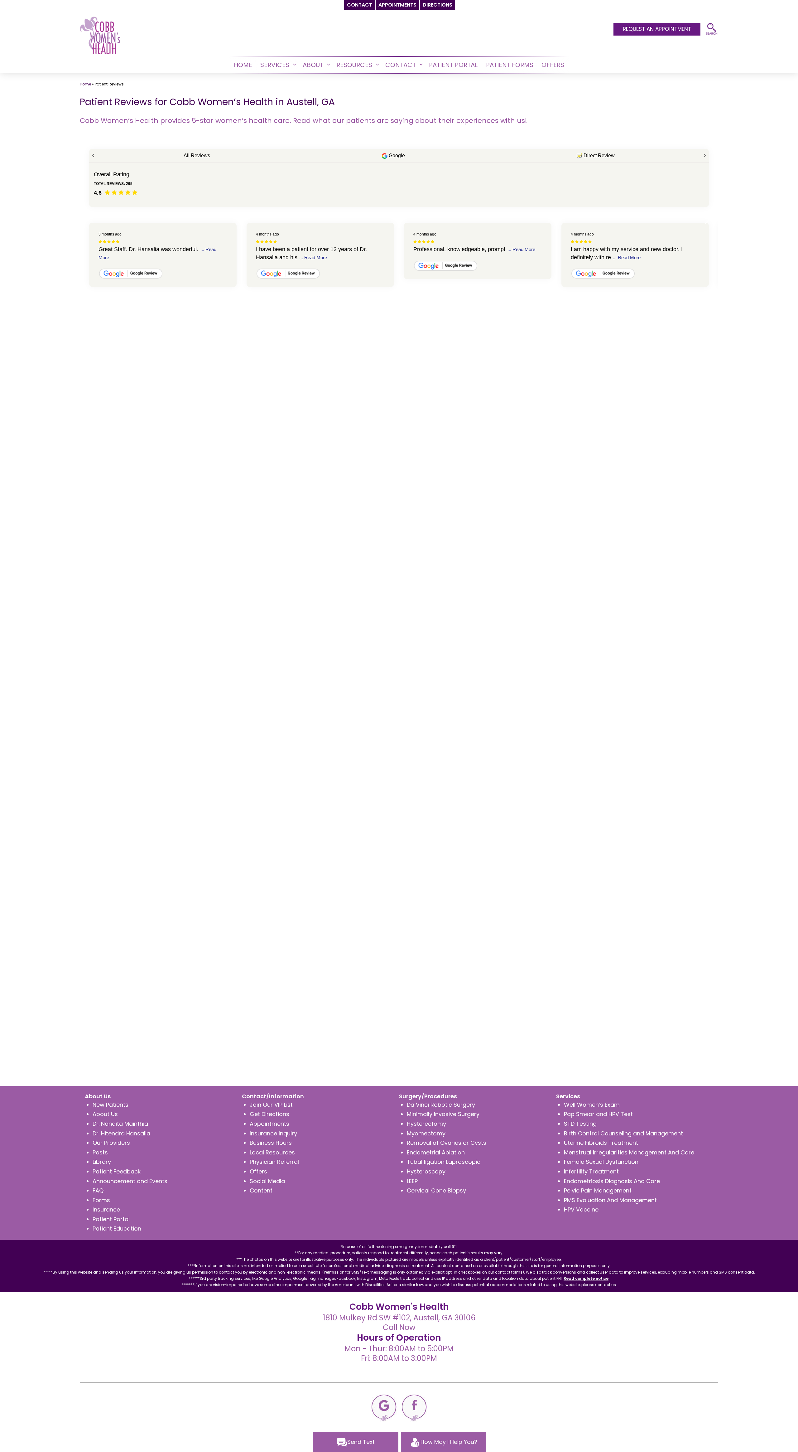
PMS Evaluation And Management (610, 1200)
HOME (243, 65)
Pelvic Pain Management (598, 1190)
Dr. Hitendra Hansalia (121, 1133)
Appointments (269, 1124)
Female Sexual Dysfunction (601, 1162)
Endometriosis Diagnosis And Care (612, 1181)
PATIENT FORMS (509, 65)
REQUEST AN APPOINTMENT (657, 29)
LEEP (412, 1181)
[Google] (384, 1407)
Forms (101, 1200)
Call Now (399, 1327)
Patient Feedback (117, 1171)
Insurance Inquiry (273, 1133)
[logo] (100, 35)
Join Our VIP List (271, 1105)
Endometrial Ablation (436, 1152)
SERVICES (274, 65)
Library (102, 1162)
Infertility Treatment (591, 1171)
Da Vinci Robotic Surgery (441, 1105)
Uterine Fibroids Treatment (601, 1143)
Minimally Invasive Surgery (443, 1114)
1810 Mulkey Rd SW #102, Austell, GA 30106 (399, 1318)
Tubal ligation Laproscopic (443, 1162)
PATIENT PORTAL (453, 65)
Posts (100, 1152)
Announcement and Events (130, 1181)
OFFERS (552, 65)
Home (85, 84)
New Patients (110, 1105)
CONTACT (400, 65)
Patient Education (117, 1228)
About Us (105, 1114)
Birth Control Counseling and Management (623, 1133)
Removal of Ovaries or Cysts (446, 1143)
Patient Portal (111, 1219)
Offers (258, 1171)
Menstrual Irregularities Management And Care (629, 1152)
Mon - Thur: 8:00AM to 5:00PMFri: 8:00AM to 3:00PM (399, 1353)
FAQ (98, 1190)
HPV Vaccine (581, 1209)
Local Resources (272, 1152)
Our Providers (111, 1143)
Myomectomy (426, 1133)
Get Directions (269, 1114)
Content (261, 1190)
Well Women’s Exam (592, 1105)
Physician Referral (274, 1162)
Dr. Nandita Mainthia (120, 1124)
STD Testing (580, 1124)
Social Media (267, 1181)
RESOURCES (354, 65)
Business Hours (271, 1143)
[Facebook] (414, 1407)
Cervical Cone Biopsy (436, 1190)
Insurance (106, 1209)
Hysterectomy (426, 1124)
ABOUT (313, 65)
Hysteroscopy (426, 1171)
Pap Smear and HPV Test (598, 1114)
